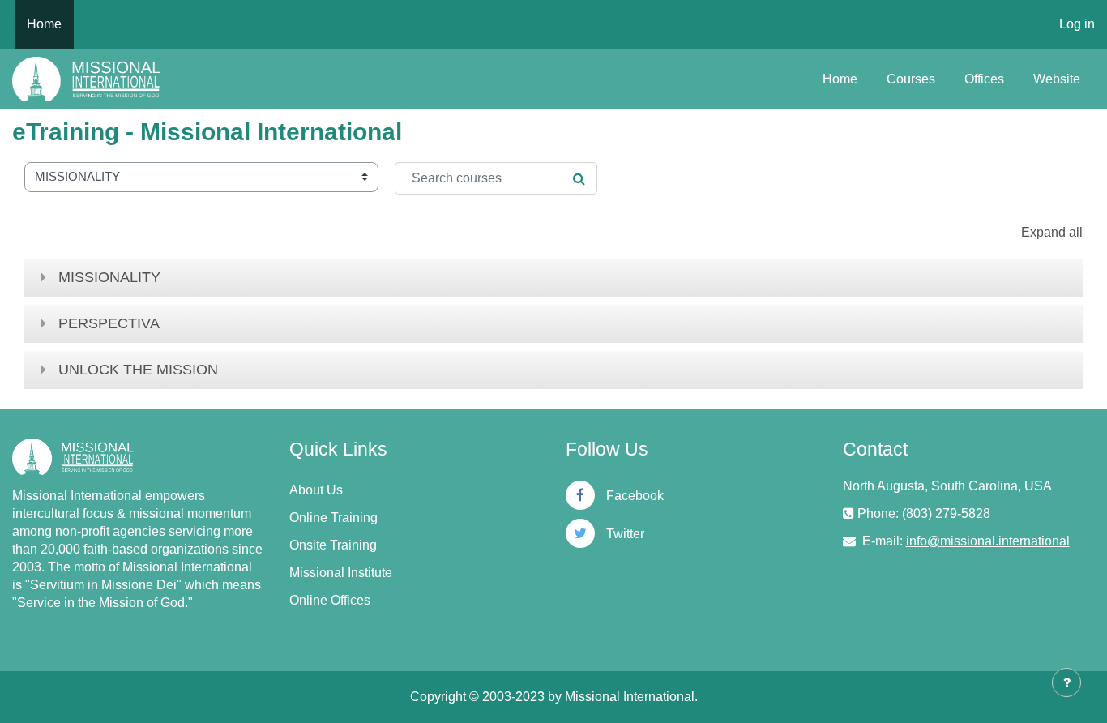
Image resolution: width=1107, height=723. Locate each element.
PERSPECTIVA (109, 323)
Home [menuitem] (44, 24)
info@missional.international (988, 541)
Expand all (1052, 232)
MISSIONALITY (109, 277)
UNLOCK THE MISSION (138, 370)
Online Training (333, 517)
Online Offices (329, 600)
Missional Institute (340, 573)
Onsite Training (333, 545)
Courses (911, 79)
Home (840, 79)
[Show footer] (1066, 682)
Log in (1077, 24)
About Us (316, 490)
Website (1056, 79)
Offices (984, 79)
